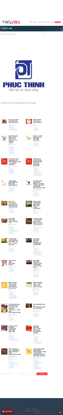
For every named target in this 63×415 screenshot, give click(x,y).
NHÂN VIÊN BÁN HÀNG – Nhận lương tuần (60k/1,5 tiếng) (37, 284)
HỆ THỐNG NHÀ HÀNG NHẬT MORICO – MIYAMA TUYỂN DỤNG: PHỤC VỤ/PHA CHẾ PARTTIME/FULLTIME (39, 184)
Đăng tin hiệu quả (46, 22)
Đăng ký (52, 22)
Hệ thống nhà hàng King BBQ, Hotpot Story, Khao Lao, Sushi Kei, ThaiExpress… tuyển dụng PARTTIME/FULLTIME (15, 308)
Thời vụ (11, 232)
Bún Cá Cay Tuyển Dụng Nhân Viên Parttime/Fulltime (14, 121)
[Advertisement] (31, 9)
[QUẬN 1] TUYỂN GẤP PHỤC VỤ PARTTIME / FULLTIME (37, 138)
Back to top (35, 412)
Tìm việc (30, 22)
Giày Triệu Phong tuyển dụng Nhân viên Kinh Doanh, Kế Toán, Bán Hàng (13, 204)
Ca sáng (35, 227)
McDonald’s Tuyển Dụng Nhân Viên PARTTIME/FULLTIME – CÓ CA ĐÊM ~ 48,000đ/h (15, 161)
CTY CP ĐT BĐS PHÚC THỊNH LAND (10, 34)
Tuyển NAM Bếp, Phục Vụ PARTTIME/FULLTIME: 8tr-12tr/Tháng (39, 306)
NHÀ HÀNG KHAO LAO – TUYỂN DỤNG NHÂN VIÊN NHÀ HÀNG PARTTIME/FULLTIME (15, 351)
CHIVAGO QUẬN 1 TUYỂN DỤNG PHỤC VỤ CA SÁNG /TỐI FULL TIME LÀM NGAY (37, 221)
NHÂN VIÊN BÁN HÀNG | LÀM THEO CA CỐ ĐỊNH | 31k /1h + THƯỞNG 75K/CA (13, 139)
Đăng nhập (57, 22)
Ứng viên (39, 22)
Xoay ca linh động (37, 254)
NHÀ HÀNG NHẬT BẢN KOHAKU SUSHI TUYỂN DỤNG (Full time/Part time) (37, 264)
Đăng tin (35, 22)
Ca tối (11, 168)
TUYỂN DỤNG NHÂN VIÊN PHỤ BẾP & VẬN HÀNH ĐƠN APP (13, 183)
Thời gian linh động (13, 129)
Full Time (11, 125)
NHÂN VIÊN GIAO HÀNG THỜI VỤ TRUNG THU (13, 220)
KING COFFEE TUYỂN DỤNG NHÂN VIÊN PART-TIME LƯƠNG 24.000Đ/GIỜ (37, 205)
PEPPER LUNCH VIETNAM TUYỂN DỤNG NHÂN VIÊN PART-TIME (13, 328)
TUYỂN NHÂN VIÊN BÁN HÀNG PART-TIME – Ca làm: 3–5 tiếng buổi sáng (13, 241)
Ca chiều (11, 147)
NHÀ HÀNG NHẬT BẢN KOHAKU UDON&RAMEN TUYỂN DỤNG (37, 241)
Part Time (11, 127)
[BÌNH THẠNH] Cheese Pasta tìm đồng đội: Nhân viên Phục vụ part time (13, 285)
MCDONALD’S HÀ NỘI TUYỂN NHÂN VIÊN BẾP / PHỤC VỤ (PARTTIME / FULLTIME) (37, 162)
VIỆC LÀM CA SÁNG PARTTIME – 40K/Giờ (12, 262)
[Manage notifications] (60, 412)
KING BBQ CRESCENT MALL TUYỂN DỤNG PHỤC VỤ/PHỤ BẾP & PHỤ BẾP (37, 329)
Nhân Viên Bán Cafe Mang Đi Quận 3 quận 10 (37, 121)
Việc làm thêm (28, 409)
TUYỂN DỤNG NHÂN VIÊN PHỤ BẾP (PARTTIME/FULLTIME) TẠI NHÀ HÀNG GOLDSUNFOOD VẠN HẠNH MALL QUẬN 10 (39, 352)
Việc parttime (34, 409)
